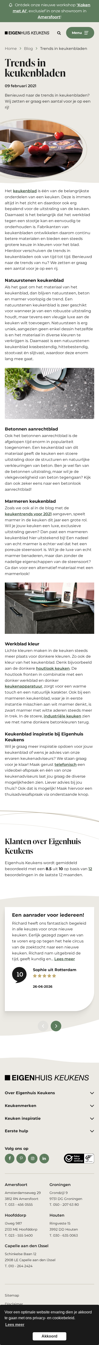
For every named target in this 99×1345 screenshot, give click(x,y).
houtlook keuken (53, 668)
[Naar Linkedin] (44, 1158)
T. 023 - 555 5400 (19, 1235)
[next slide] (56, 1026)
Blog (28, 48)
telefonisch (66, 764)
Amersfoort (49, 17)
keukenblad (25, 191)
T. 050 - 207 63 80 (64, 1204)
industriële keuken (62, 716)
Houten (57, 1215)
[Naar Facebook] (9, 1158)
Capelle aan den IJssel (27, 1246)
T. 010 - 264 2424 (18, 1266)
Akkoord (49, 1336)
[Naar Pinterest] (21, 1158)
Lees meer (64, 959)
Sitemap (12, 1295)
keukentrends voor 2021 (28, 514)
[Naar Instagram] (32, 1158)
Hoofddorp (15, 1215)
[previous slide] (43, 1026)
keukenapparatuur (23, 686)
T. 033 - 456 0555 (19, 1204)
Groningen (60, 1184)
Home (11, 48)
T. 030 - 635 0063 (64, 1235)
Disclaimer (14, 1304)
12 (90, 869)
